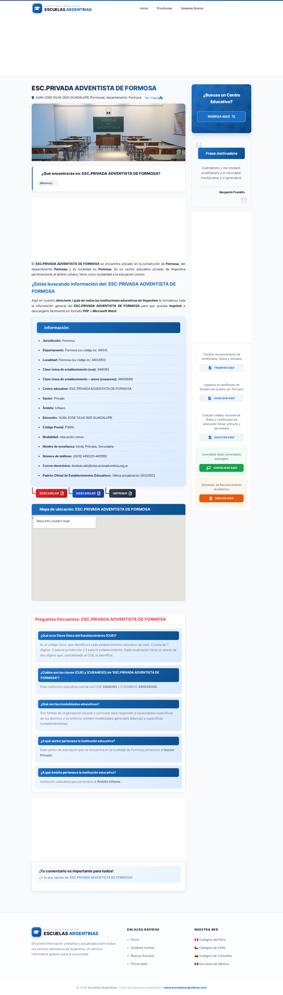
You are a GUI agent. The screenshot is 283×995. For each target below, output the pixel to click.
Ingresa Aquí (219, 116)
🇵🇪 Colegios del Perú (210, 940)
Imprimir (120, 493)
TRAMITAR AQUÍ (224, 367)
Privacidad (139, 964)
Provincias (164, 8)
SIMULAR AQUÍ (224, 498)
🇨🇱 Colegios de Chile (210, 948)
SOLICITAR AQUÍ (224, 437)
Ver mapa (152, 98)
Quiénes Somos (142, 948)
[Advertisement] (141, 47)
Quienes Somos (192, 8)
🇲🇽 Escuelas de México (212, 964)
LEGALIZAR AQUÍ (224, 398)
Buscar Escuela (142, 956)
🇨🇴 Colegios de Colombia (213, 956)
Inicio (144, 8)
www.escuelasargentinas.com (185, 987)
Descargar (49, 493)
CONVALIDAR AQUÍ (225, 467)
